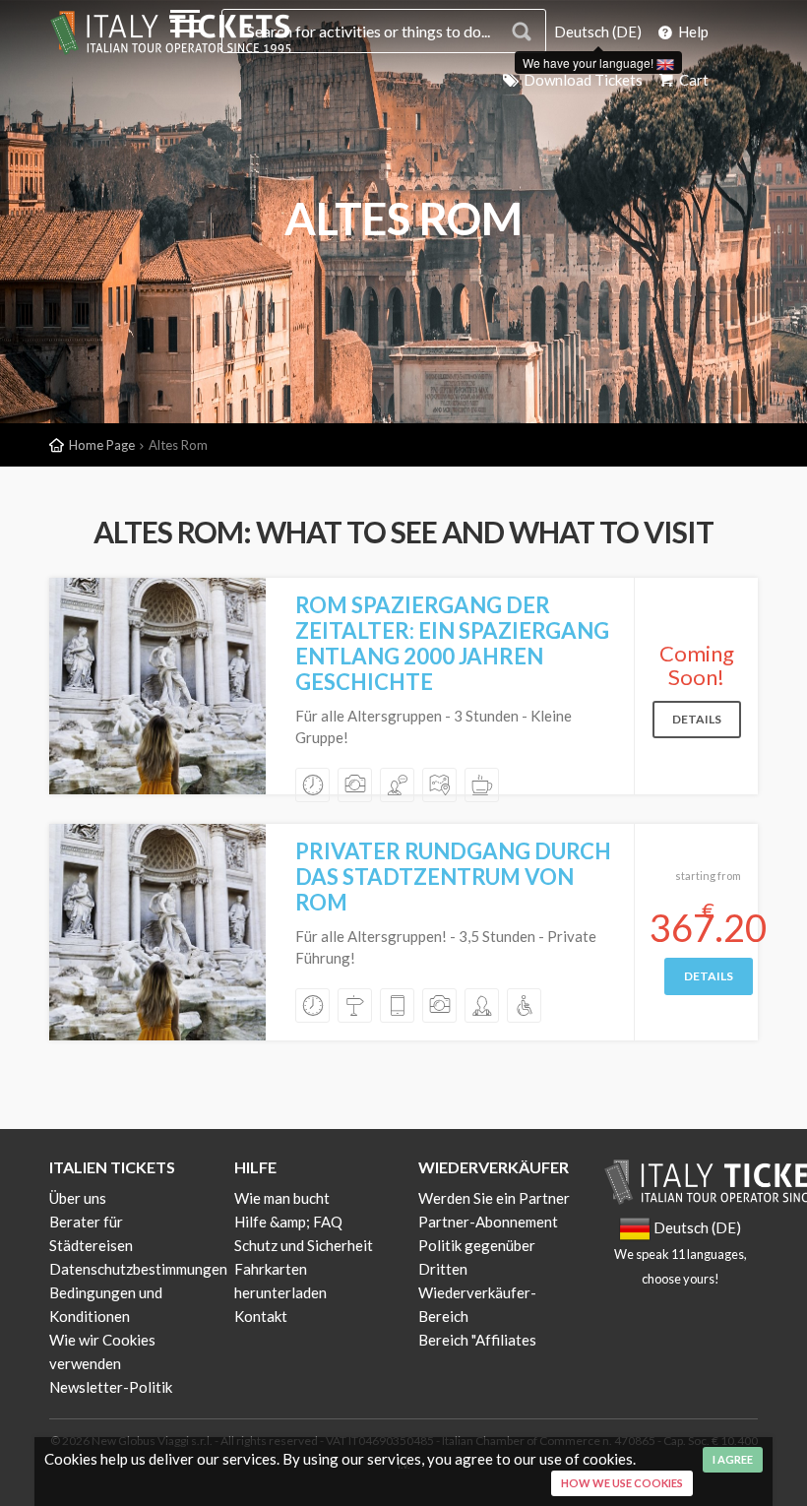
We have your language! (589, 62)
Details (696, 719)
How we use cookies (622, 1482)
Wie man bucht (282, 1198)
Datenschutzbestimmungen (138, 1269)
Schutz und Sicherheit (303, 1245)
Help (692, 31)
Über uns (77, 1198)
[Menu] (185, 24)
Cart (692, 80)
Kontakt (260, 1316)
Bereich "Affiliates (477, 1340)
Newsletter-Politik (110, 1387)
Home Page (102, 445)
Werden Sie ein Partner (494, 1198)
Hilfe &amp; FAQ (288, 1221)
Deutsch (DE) (598, 31)
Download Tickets (582, 80)
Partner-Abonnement (488, 1221)
